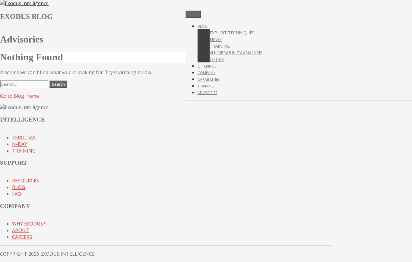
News (216, 39)
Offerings (207, 66)
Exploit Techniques (232, 33)
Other (217, 59)
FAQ (16, 194)
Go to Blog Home (19, 96)
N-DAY (19, 144)
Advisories (207, 92)
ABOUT (20, 230)
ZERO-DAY (24, 137)
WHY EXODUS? (28, 223)
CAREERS (22, 237)
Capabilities (209, 79)
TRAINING (24, 150)
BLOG (18, 187)
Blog (203, 26)
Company (206, 72)
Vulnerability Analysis (236, 52)
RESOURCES (25, 180)
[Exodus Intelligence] (24, 3)
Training (220, 46)
